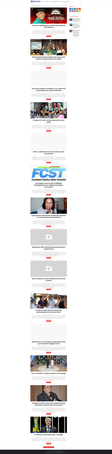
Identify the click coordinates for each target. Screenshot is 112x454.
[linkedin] (75, 9)
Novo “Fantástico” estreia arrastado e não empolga (49, 373)
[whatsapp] (77, 11)
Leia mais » (49, 36)
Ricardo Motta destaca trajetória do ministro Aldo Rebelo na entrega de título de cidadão (48, 58)
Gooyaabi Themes (63, 452)
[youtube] (75, 11)
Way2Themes (54, 452)
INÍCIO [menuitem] (43, 1)
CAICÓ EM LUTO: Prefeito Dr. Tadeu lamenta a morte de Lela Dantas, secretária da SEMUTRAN (77, 25)
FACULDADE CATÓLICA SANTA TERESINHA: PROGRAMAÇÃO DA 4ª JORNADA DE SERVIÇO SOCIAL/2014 (48, 185)
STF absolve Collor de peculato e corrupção (48, 435)
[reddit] (77, 9)
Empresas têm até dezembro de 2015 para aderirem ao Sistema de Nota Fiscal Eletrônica (48, 216)
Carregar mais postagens (49, 447)
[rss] (80, 11)
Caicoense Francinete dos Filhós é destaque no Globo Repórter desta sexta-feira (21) (76, 20)
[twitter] (73, 9)
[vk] (70, 11)
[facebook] (70, 9)
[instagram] (73, 11)
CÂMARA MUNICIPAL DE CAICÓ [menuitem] (65, 1)
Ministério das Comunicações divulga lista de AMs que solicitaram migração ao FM (48, 343)
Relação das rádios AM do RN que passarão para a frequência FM (48, 248)
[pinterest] (80, 9)
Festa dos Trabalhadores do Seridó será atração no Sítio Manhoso (49, 26)
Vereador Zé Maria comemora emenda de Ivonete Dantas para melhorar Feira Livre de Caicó (48, 404)
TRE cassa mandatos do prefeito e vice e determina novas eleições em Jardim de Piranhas (49, 89)
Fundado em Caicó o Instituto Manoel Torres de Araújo (48, 121)
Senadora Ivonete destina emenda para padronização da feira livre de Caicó (48, 311)
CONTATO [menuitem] (47, 1)
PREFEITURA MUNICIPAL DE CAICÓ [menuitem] (55, 1)
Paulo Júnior (46, 29)
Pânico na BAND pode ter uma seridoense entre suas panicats (48, 153)
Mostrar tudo (64, 5)
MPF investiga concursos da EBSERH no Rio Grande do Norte (48, 279)
